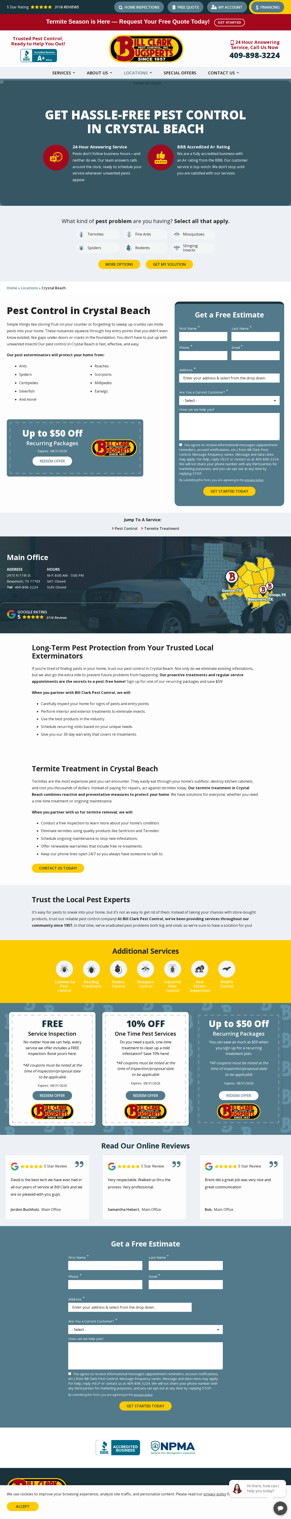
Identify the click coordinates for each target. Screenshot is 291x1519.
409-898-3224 (254, 55)
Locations (136, 73)
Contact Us (222, 73)
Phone (184, 347)
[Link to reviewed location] (47, 1166)
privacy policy (254, 480)
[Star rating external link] (59, 7)
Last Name (240, 328)
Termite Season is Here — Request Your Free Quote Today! (143, 21)
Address (186, 370)
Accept (23, 1506)
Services (62, 73)
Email (236, 347)
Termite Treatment (161, 528)
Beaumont (15, 581)
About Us (98, 73)
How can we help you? (196, 409)
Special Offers (180, 73)
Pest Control (126, 528)
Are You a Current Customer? (202, 392)
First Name (188, 328)
